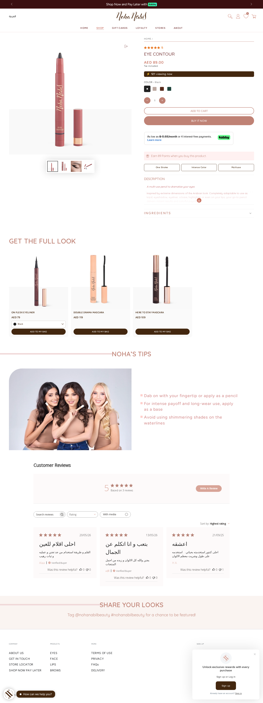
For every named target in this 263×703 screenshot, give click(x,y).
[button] (38, 324)
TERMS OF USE (101, 653)
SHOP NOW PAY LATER (25, 670)
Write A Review (209, 488)
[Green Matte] (169, 89)
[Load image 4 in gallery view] (88, 166)
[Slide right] (251, 4)
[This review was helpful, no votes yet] (80, 570)
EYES (53, 653)
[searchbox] (46, 514)
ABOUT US (16, 653)
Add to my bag (38, 331)
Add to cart (199, 111)
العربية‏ (12, 16)
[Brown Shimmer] (154, 89)
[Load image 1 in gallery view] (52, 166)
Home (147, 39)
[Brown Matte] (162, 89)
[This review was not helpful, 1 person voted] (220, 570)
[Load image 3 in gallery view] (76, 166)
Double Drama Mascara (89, 312)
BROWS (55, 670)
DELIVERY (98, 670)
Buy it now (199, 120)
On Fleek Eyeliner (23, 312)
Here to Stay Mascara (149, 312)
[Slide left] (12, 4)
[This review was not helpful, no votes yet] (87, 570)
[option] (12, 16)
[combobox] (82, 514)
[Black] (147, 89)
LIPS (53, 664)
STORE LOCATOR (21, 664)
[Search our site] (230, 16)
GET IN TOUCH (19, 658)
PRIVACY (97, 658)
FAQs (95, 664)
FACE (54, 658)
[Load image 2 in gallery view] (64, 166)
